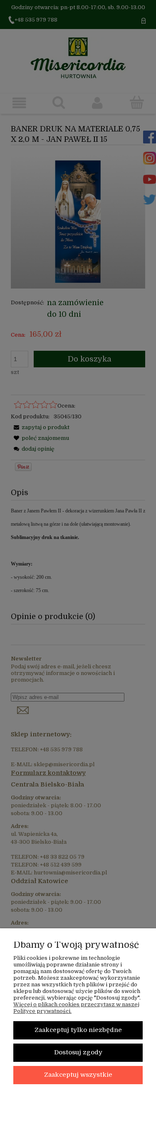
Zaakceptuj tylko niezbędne (78, 1030)
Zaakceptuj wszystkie (78, 1074)
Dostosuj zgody (78, 1052)
